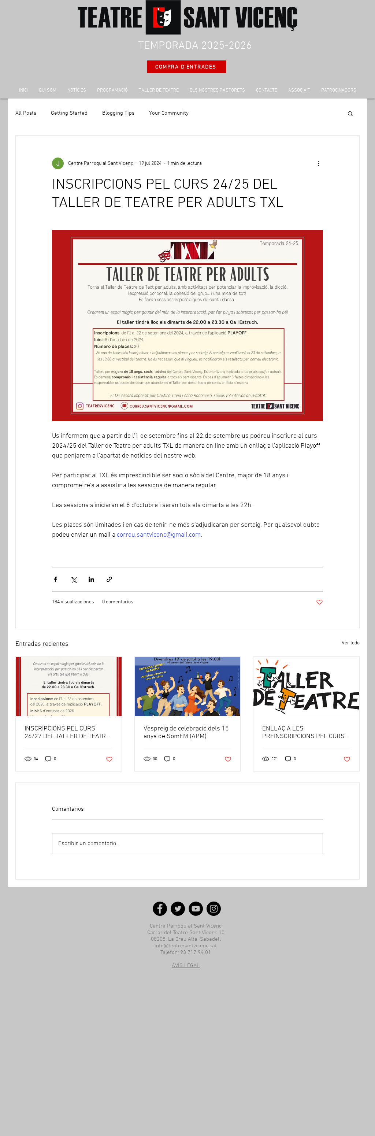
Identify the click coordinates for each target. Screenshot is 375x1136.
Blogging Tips (118, 113)
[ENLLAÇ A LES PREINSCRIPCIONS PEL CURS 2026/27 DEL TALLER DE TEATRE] (306, 686)
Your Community (169, 113)
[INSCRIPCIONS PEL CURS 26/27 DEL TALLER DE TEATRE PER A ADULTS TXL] (69, 686)
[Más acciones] (318, 163)
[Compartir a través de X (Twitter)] (73, 579)
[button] (350, 113)
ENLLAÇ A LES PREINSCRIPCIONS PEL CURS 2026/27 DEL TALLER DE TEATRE (303, 732)
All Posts (25, 113)
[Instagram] (214, 909)
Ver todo (351, 643)
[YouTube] (196, 909)
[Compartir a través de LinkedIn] (91, 579)
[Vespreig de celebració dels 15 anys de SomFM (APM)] (188, 686)
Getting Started (69, 113)
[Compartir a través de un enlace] (109, 579)
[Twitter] (178, 909)
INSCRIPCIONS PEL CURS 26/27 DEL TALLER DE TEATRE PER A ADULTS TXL (67, 732)
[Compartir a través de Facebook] (55, 579)
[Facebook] (160, 909)
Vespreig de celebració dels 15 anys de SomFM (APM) (186, 732)
